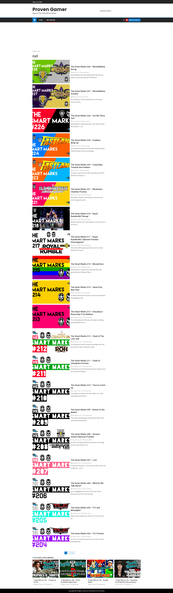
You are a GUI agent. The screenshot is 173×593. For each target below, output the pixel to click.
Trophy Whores (48, 584)
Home (41, 20)
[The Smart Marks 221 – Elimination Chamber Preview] (51, 194)
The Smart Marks (85, 72)
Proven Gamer (49, 9)
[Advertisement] (86, 36)
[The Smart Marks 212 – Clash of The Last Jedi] (51, 341)
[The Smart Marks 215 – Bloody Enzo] (51, 267)
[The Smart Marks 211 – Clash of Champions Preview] (51, 365)
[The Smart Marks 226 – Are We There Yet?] (51, 120)
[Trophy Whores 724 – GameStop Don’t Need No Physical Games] (127, 569)
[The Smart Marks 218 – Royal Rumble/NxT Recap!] (51, 218)
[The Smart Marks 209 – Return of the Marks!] (51, 414)
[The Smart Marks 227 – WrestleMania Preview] (51, 96)
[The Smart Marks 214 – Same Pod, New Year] (51, 292)
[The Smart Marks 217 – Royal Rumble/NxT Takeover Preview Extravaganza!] (51, 243)
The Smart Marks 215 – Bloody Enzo (87, 264)
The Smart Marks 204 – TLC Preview (87, 533)
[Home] (35, 20)
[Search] (124, 20)
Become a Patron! (105, 10)
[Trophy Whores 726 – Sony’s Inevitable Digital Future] (73, 569)
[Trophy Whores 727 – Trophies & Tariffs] (45, 569)
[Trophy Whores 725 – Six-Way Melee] (100, 569)
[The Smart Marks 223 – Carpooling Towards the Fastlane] (51, 169)
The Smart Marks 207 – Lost (84, 460)
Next (72, 553)
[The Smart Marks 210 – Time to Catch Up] (51, 390)
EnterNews (92, 591)
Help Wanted (50, 20)
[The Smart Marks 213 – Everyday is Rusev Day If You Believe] (51, 316)
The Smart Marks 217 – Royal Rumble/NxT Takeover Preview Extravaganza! (84, 239)
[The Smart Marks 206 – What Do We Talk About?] (51, 488)
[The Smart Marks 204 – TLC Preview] (51, 537)
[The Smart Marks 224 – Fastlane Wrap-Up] (51, 145)
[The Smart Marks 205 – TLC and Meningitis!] (51, 512)
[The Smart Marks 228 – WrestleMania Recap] (51, 71)
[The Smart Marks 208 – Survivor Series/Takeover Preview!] (51, 439)
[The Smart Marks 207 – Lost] (51, 463)
